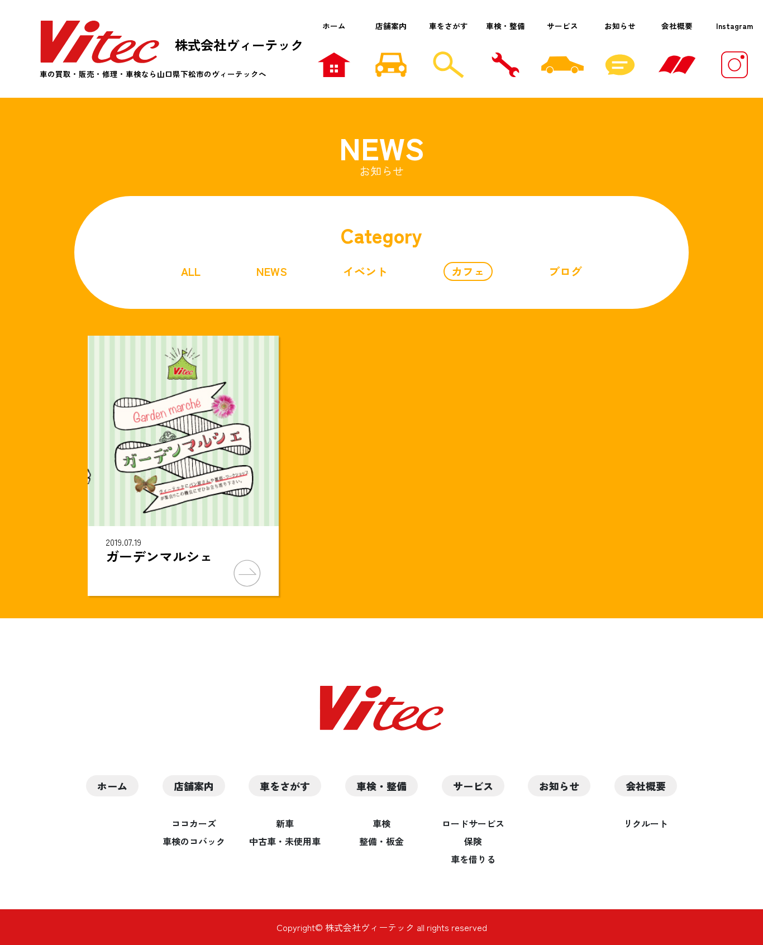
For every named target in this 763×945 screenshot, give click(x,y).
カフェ (468, 271)
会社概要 (677, 25)
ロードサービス (473, 823)
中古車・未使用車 (285, 841)
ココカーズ (193, 823)
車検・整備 (505, 25)
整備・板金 (381, 841)
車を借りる (473, 859)
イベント (365, 271)
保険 (473, 841)
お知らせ (620, 25)
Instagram (734, 25)
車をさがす (448, 25)
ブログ (565, 271)
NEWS (271, 271)
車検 (381, 823)
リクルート (645, 823)
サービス (562, 25)
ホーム (334, 25)
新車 (285, 823)
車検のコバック (194, 841)
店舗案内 (391, 25)
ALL (191, 271)
